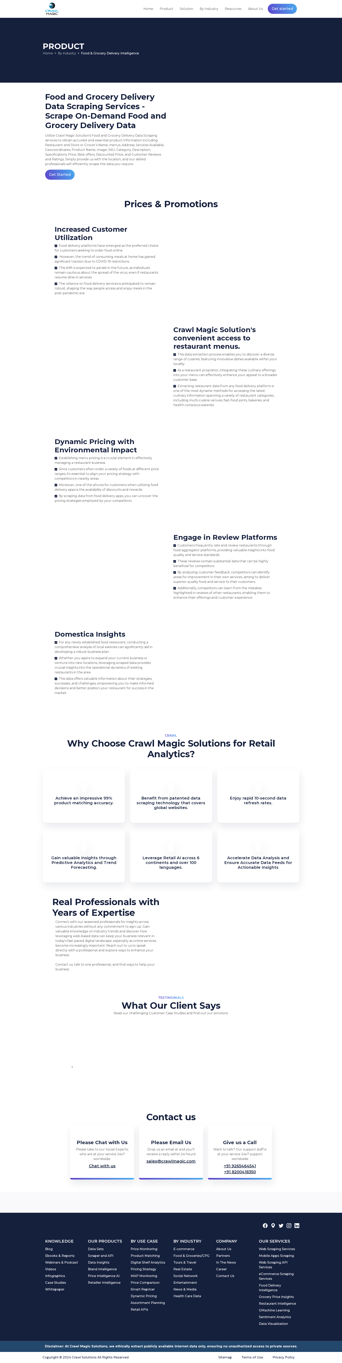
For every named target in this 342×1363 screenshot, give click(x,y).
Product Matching (145, 1256)
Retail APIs (139, 1309)
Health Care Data (187, 1296)
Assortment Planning (148, 1303)
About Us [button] (255, 9)
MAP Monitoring (144, 1276)
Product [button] (166, 9)
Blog (49, 1249)
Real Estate (182, 1269)
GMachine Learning (274, 1310)
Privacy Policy (284, 1357)
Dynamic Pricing (144, 1296)
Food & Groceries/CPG (191, 1256)
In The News (226, 1262)
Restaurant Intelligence (277, 1303)
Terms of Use (252, 1357)
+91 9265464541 (240, 1166)
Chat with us (102, 1166)
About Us (223, 1249)
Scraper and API (100, 1256)
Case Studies (55, 1283)
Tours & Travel (184, 1262)
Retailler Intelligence (104, 1283)
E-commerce (183, 1249)
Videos (50, 1269)
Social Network (185, 1276)
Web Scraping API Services (273, 1265)
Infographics (55, 1276)
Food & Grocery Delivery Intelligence (110, 53)
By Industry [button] (209, 9)
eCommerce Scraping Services (276, 1276)
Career (221, 1269)
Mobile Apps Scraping (276, 1256)
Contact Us (225, 1276)
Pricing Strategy (143, 1269)
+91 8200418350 (240, 1171)
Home (148, 9)
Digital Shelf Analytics (148, 1262)
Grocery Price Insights (276, 1297)
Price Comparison (145, 1283)
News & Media (185, 1289)
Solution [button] (186, 9)
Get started (282, 9)
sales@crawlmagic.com (171, 1161)
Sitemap (225, 1357)
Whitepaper (54, 1289)
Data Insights (98, 1262)
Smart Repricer (143, 1289)
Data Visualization (273, 1324)
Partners (223, 1256)
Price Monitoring (144, 1249)
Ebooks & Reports (60, 1256)
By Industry (67, 53)
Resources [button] (233, 9)
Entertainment (185, 1283)
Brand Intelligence (102, 1269)
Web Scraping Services (277, 1249)
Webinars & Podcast (61, 1262)
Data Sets (96, 1249)
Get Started (60, 174)
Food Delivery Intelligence (270, 1288)
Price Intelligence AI (104, 1276)
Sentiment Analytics (275, 1317)
